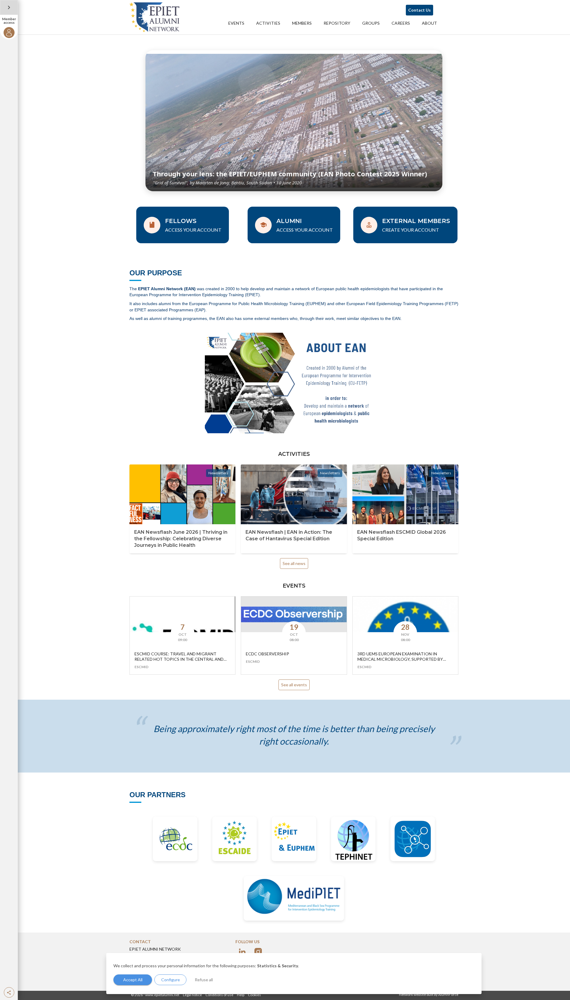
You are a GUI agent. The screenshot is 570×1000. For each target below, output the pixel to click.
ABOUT (429, 23)
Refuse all (204, 979)
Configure (170, 979)
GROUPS (371, 23)
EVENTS (236, 23)
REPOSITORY (337, 23)
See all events (294, 684)
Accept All (132, 979)
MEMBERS (302, 23)
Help (240, 995)
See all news (294, 563)
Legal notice (192, 995)
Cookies (254, 995)
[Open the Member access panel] (9, 7)
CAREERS (401, 23)
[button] (9, 992)
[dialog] (294, 973)
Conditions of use (219, 995)
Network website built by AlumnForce (428, 994)
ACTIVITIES (268, 23)
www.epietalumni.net (162, 995)
